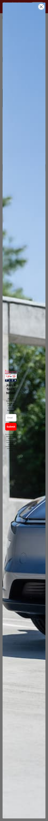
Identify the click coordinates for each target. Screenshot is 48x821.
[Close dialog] (41, 7)
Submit (11, 426)
